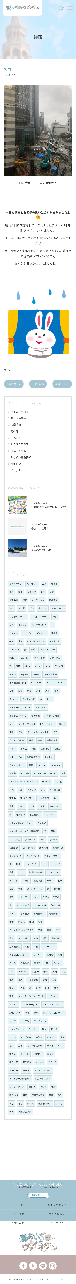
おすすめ (13, 633)
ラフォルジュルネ (55, 1045)
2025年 (41, 806)
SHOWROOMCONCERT (45, 773)
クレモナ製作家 (16, 740)
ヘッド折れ (32, 979)
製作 (45, 938)
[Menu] (69, 8)
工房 (44, 583)
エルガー (37, 954)
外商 (18, 666)
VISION (12, 657)
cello (47, 666)
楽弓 (11, 723)
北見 (11, 789)
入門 (54, 971)
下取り (26, 880)
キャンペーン (15, 855)
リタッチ (56, 864)
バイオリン (32, 583)
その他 (7, 369)
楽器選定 (42, 608)
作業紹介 (20, 814)
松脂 (27, 946)
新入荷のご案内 (19, 444)
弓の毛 (43, 1086)
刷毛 (18, 864)
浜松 (55, 798)
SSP (58, 930)
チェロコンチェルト (19, 954)
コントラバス (31, 864)
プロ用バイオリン (39, 616)
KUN (47, 963)
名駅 (20, 732)
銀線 (31, 921)
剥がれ (30, 1103)
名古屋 (36, 674)
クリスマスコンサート (54, 1012)
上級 (20, 979)
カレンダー (55, 806)
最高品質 (13, 600)
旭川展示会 (14, 946)
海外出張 (55, 905)
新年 (11, 641)
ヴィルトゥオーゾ (35, 641)
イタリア (31, 789)
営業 (29, 690)
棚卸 (11, 1045)
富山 (11, 806)
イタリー (51, 1037)
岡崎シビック (24, 1111)
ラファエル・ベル (42, 1070)
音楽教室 (35, 715)
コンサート (41, 633)
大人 (11, 1111)
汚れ (36, 946)
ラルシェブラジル (26, 723)
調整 (20, 591)
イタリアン (23, 897)
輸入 (44, 1029)
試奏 (20, 690)
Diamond (23, 971)
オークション (40, 1020)
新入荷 (12, 1053)
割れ (36, 1012)
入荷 (60, 954)
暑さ (20, 1103)
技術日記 (16, 464)
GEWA (46, 897)
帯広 (20, 789)
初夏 (40, 921)
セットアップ (22, 905)
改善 (49, 930)
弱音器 (50, 1053)
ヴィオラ (59, 666)
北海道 (58, 781)
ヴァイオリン (15, 583)
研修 (11, 996)
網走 (25, 1095)
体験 (53, 1086)
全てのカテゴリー (21, 411)
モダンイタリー (51, 855)
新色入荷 (43, 847)
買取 (11, 897)
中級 (11, 979)
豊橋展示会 (52, 740)
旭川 (31, 806)
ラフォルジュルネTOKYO (21, 930)
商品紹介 (27, 1062)
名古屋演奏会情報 (18, 682)
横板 (27, 1012)
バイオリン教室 (51, 715)
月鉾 (51, 1095)
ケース (12, 913)
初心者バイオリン (18, 616)
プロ (31, 608)
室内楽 (32, 1086)
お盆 (11, 1103)
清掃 (11, 608)
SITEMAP (57, 1222)
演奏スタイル (58, 608)
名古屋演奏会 (50, 674)
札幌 (60, 880)
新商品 (12, 798)
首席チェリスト (42, 1078)
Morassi (40, 1062)
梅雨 (31, 765)
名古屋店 (24, 913)
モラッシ (52, 1062)
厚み (36, 938)
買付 (56, 987)
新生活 (54, 1029)
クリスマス (14, 839)
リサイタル (54, 657)
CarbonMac (29, 847)
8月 (59, 1095)
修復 (11, 872)
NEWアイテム (18, 451)
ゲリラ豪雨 (43, 798)
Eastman (13, 847)
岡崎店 (21, 806)
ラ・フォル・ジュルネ (38, 732)
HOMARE (38, 1053)
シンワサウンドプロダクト (31, 996)
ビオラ (50, 880)
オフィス (13, 1004)
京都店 (23, 748)
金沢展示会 (39, 913)
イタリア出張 (40, 905)
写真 (63, 773)
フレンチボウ (33, 855)
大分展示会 (54, 789)
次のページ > (62, 384)
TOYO (56, 897)
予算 (45, 971)
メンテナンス (18, 470)
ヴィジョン (39, 657)
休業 (62, 1037)
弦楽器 (54, 583)
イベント (16, 438)
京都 (11, 732)
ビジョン (25, 657)
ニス (45, 864)
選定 (38, 690)
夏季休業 (24, 963)
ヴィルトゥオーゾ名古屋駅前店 (24, 831)
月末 (20, 1045)
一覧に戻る (38, 384)
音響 (40, 930)
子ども (59, 1103)
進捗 (31, 740)
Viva (11, 971)
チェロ (12, 674)
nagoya (24, 674)
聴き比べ (13, 1095)
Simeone (13, 1070)
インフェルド (28, 699)
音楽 (56, 690)
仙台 (11, 690)
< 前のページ (14, 384)
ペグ (42, 839)
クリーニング (49, 946)
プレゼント (30, 839)
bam (36, 897)
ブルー (49, 699)
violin (28, 666)
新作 (38, 987)
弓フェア (41, 822)
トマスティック (16, 1029)
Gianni (26, 1070)
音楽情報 (16, 424)
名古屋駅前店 (33, 756)
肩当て (37, 963)
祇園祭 (50, 954)
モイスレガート (16, 765)
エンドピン (50, 814)
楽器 (47, 690)
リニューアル (15, 756)
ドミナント (54, 641)
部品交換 (53, 600)
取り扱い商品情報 (21, 457)
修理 (11, 591)
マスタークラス (16, 1086)
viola (37, 666)
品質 (55, 616)
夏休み (12, 963)
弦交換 (57, 888)
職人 (43, 591)
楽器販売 (22, 624)
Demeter (46, 781)
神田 (20, 888)
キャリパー (23, 938)
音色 (11, 624)
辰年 (20, 641)
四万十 (35, 971)
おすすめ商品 (18, 418)
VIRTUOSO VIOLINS (56, 682)
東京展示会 (34, 814)
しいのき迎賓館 (34, 1045)
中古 (11, 921)
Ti (10, 666)
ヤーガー (33, 1029)
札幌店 (57, 748)
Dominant (14, 649)
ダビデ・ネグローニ (52, 1004)
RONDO (13, 699)
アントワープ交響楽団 (20, 1078)
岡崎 (11, 888)
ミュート (24, 1053)
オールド (13, 880)
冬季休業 (53, 839)
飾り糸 (21, 921)
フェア (12, 748)
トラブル (24, 1020)
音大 (45, 979)
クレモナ (48, 756)
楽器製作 (56, 938)
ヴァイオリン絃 (47, 649)
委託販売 (38, 880)
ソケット (53, 996)
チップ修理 (25, 1037)
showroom (55, 765)
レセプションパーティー (21, 822)
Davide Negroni (30, 1004)
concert (42, 765)
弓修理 (39, 1037)
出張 (47, 987)
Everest (57, 963)
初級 (63, 971)
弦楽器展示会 (35, 872)
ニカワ (21, 872)
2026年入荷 (14, 1012)
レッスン (27, 633)
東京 (34, 748)
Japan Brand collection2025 (23, 781)
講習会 (12, 987)
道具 (11, 938)
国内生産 (13, 1062)
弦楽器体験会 (44, 1103)
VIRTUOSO (36, 682)
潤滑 (22, 987)
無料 (53, 831)
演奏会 (54, 633)
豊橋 (40, 740)
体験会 (12, 773)
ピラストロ (40, 707)
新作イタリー (26, 798)
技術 (54, 979)
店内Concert (53, 872)
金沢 (55, 732)
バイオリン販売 (39, 624)
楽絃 (33, 649)
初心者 (21, 608)
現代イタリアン (34, 888)
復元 (25, 600)
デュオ (12, 1020)
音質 (51, 591)
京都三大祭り (38, 1095)
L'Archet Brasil (47, 723)
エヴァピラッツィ (18, 715)
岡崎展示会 (54, 913)
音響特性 (31, 591)
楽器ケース (58, 847)
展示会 (62, 723)
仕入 (43, 789)
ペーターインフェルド (20, 707)
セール (12, 1037)
